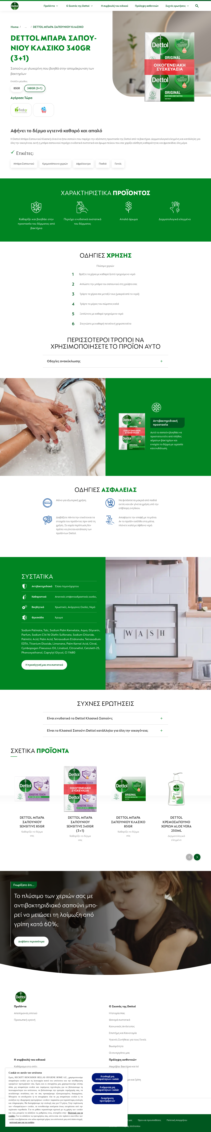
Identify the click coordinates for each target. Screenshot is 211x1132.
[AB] (43, 110)
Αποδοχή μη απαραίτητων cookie (107, 1077)
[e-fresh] (21, 110)
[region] (66, 1097)
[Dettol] (15, 6)
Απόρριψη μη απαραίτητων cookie (107, 1088)
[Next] (197, 857)
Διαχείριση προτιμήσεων (107, 1099)
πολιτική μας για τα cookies (21, 1122)
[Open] (197, 5)
